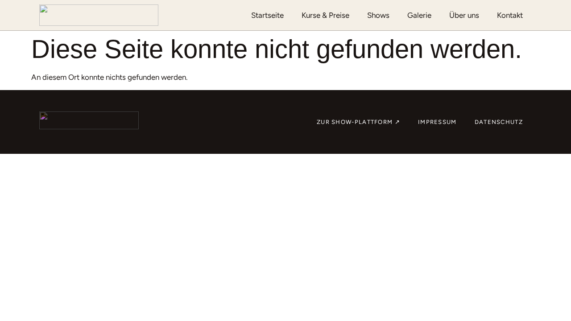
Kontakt (510, 15)
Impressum (437, 122)
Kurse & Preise (325, 15)
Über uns (464, 15)
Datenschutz (499, 122)
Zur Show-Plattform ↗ (358, 122)
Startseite (267, 15)
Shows (378, 15)
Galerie (419, 15)
